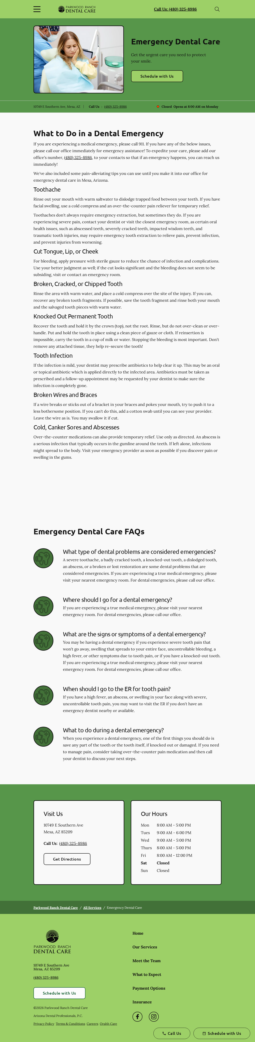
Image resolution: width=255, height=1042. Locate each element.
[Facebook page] (137, 1017)
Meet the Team (146, 960)
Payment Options (148, 988)
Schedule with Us (157, 76)
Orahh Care (108, 1024)
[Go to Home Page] (76, 9)
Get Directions (67, 859)
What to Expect (146, 974)
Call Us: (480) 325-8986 (175, 9)
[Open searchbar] (217, 9)
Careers (92, 1024)
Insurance (142, 1001)
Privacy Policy (43, 1024)
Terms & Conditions (70, 1024)
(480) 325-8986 (115, 107)
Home (137, 933)
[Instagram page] (154, 1017)
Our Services (144, 946)
